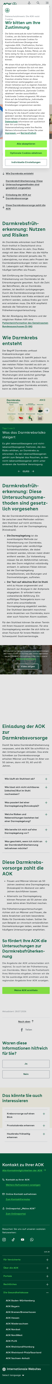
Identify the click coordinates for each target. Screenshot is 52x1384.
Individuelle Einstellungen (26, 162)
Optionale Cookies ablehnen (26, 153)
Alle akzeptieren (26, 144)
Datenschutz (11, 122)
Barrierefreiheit (28, 133)
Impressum (10, 133)
